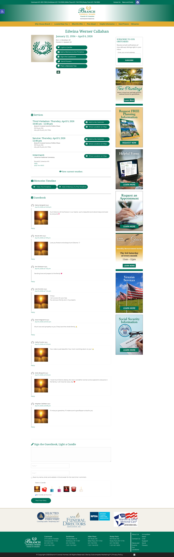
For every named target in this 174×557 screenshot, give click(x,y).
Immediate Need (146, 535)
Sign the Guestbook (68, 57)
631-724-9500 (70, 543)
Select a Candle (40, 483)
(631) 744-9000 (39, 165)
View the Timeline (43, 187)
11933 (35, 163)
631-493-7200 (48, 543)
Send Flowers (124, 24)
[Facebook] (137, 2)
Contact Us (136, 539)
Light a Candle (66, 47)
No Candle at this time (43, 495)
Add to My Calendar (96, 122)
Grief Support (145, 540)
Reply (33, 228)
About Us (135, 534)
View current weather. (72, 172)
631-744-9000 (114, 543)
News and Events (135, 544)
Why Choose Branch (42, 24)
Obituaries (135, 24)
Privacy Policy (117, 555)
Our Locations (135, 548)
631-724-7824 (71, 545)
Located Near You (61, 24)
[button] (2, 11)
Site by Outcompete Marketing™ (98, 555)
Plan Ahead (91, 24)
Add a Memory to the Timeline (72, 52)
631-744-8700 (93, 545)
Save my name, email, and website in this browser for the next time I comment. (59, 477)
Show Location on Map (98, 127)
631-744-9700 (92, 543)
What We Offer (77, 24)
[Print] (58, 72)
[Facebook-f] (134, 555)
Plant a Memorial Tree (68, 66)
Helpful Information (107, 24)
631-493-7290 (49, 545)
